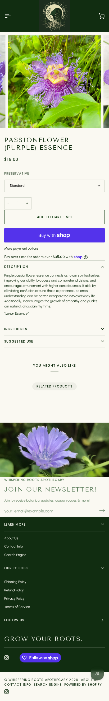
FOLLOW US (14, 620)
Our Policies (16, 568)
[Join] (100, 510)
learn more (15, 524)
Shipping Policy (15, 582)
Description (16, 266)
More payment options (21, 248)
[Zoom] (18, 118)
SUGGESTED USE (18, 341)
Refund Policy (14, 590)
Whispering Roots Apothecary (38, 679)
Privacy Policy (14, 598)
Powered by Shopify (83, 684)
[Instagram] (6, 657)
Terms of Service (17, 607)
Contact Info (13, 546)
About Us (11, 538)
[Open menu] (12, 16)
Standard (17, 186)
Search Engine (15, 555)
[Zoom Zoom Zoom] (54, 81)
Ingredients (15, 329)
